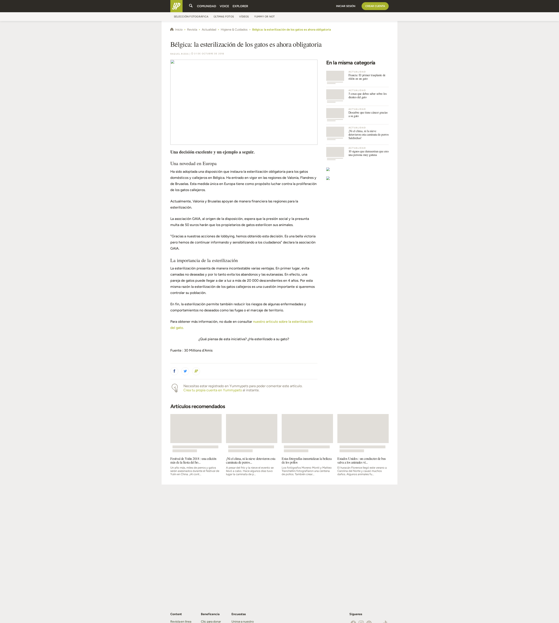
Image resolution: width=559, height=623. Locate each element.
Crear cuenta (375, 6)
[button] (174, 371)
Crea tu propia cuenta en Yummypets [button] (212, 390)
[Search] (190, 6)
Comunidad (206, 6)
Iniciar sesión (345, 6)
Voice (224, 6)
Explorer (240, 6)
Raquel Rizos (179, 53)
